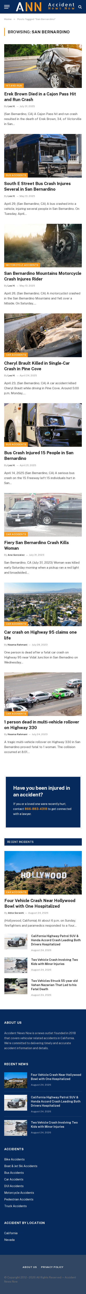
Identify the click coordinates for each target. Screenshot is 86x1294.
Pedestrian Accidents (18, 1199)
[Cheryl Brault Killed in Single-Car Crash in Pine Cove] (43, 335)
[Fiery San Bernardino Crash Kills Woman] (43, 515)
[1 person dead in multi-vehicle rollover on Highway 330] (43, 694)
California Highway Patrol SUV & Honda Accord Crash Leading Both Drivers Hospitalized (56, 940)
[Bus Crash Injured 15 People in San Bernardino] (43, 425)
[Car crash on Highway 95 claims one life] (43, 604)
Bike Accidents (14, 1159)
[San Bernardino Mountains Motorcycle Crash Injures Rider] (43, 245)
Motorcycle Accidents (22, 265)
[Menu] (7, 6)
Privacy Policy (52, 1267)
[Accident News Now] (45, 7)
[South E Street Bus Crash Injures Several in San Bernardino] (43, 156)
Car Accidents (16, 355)
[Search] (79, 6)
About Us (30, 1267)
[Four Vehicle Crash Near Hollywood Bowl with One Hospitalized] (43, 873)
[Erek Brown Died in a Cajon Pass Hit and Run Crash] (43, 66)
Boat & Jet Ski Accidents (20, 1166)
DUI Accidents (14, 1186)
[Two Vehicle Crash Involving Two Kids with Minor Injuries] (15, 965)
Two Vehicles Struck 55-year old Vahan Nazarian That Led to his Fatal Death (54, 985)
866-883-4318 (36, 809)
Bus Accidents (16, 175)
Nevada (9, 1239)
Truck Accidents (15, 1206)
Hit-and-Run (14, 85)
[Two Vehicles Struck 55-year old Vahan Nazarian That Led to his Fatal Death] (15, 986)
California (11, 1233)
